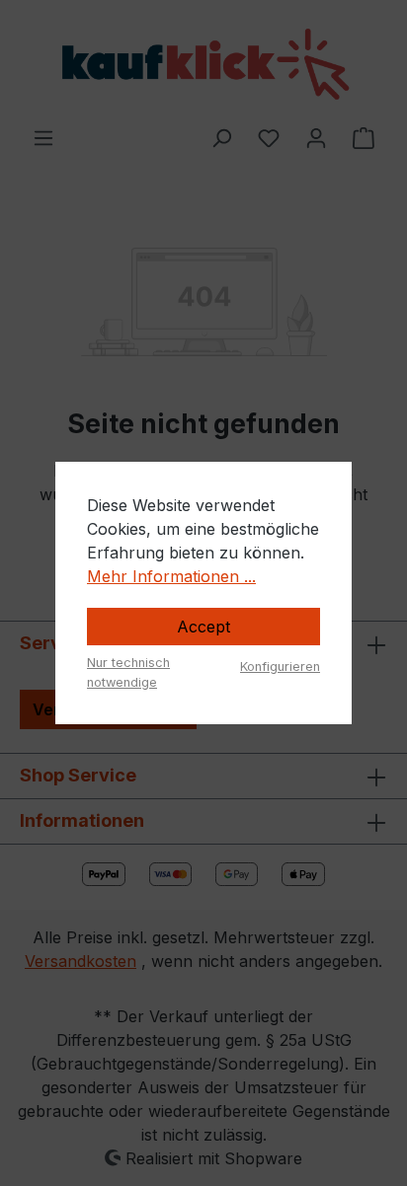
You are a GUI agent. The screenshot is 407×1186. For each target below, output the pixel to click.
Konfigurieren (280, 666)
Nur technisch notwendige (128, 672)
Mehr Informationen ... (171, 576)
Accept (203, 626)
